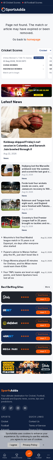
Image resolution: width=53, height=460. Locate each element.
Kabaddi (5, 429)
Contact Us (34, 421)
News (6, 158)
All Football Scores (33, 2)
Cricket (4, 421)
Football (5, 425)
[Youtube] (25, 408)
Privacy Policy (36, 429)
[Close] (43, 445)
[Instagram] (18, 408)
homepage (33, 39)
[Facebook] (3, 408)
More (47, 287)
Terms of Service (37, 425)
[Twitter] (11, 408)
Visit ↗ (43, 299)
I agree (13, 445)
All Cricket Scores (11, 2)
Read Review (43, 295)
